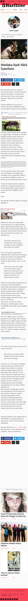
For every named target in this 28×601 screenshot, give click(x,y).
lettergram (22, 590)
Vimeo (10, 599)
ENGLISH (25, 1)
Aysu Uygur (14, 30)
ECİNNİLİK (15, 9)
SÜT (9, 74)
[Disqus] (14, 466)
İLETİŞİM (19, 1)
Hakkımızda (11, 1)
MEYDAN (3, 9)
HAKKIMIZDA (4, 594)
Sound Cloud (15, 599)
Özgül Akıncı (3, 518)
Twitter (4, 1)
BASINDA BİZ (16, 594)
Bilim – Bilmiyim (19, 427)
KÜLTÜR (8, 9)
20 (15, 518)
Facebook (1, 1)
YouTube (8, 599)
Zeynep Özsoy (4, 577)
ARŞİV (10, 594)
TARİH (20, 9)
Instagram (6, 599)
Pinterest (13, 599)
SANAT (25, 9)
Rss (17, 599)
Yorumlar (4, 595)
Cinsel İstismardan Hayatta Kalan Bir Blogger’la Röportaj (13, 515)
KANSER (5, 74)
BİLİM (2, 74)
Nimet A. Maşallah (5, 548)
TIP (11, 74)
